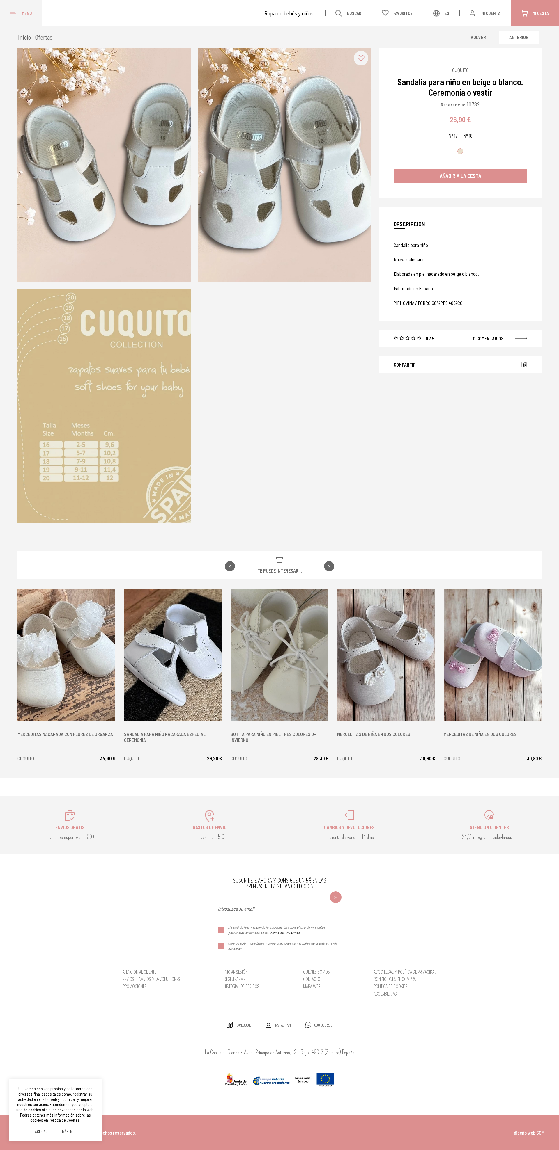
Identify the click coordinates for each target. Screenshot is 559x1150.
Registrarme (234, 979)
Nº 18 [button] (468, 135)
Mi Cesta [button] (541, 13)
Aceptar (41, 1132)
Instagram (282, 1025)
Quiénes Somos (316, 972)
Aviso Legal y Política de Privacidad (405, 972)
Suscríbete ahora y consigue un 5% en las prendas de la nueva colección (279, 883)
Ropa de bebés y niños (289, 13)
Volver (478, 37)
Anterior (518, 37)
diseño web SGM (529, 1132)
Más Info (69, 1132)
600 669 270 (323, 1025)
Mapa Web (312, 986)
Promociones (135, 986)
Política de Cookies (391, 986)
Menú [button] (27, 13)
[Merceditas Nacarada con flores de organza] (66, 655)
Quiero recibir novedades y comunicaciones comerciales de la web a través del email (282, 946)
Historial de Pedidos (241, 986)
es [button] (447, 13)
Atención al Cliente (139, 972)
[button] (361, 58)
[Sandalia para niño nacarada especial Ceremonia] (173, 655)
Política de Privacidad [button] (284, 932)
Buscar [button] (354, 13)
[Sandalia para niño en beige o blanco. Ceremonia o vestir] (104, 165)
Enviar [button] (336, 897)
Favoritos (403, 13)
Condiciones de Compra (395, 979)
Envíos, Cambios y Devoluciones (151, 979)
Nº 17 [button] (452, 135)
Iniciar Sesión (236, 972)
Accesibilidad (385, 994)
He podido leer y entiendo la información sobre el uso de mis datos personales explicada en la (276, 930)
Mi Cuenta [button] (490, 13)
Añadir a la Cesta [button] (460, 176)
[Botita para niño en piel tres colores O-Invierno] (279, 655)
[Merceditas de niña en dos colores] (386, 655)
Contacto (311, 979)
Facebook (524, 364)
